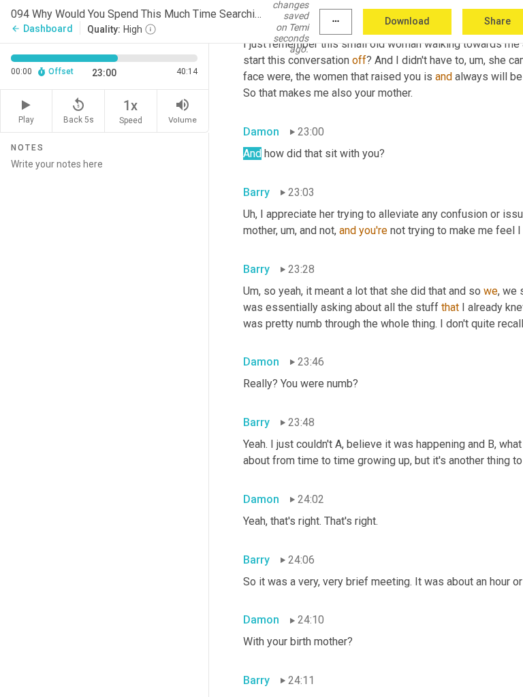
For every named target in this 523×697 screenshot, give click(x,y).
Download (407, 21)
